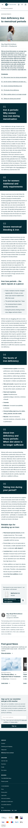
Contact (3, 743)
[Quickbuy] (23, 600)
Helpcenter (4, 749)
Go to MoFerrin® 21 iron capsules (10, 600)
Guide (2, 767)
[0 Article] (25, 4)
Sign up (14, 726)
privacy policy (14, 722)
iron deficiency (21, 167)
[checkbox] (2, 720)
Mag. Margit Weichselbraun (8, 44)
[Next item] (26, 664)
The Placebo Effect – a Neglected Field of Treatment (10, 675)
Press (2, 789)
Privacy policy (4, 792)
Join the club (4, 760)
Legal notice (3, 795)
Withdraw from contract (7, 752)
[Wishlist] (22, 4)
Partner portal (4, 781)
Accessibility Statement (6, 804)
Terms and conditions (5, 798)
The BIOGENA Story (6, 778)
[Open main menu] (2, 4)
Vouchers (3, 764)
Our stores (3, 770)
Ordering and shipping (6, 746)
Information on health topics (7, 801)
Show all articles (6, 653)
